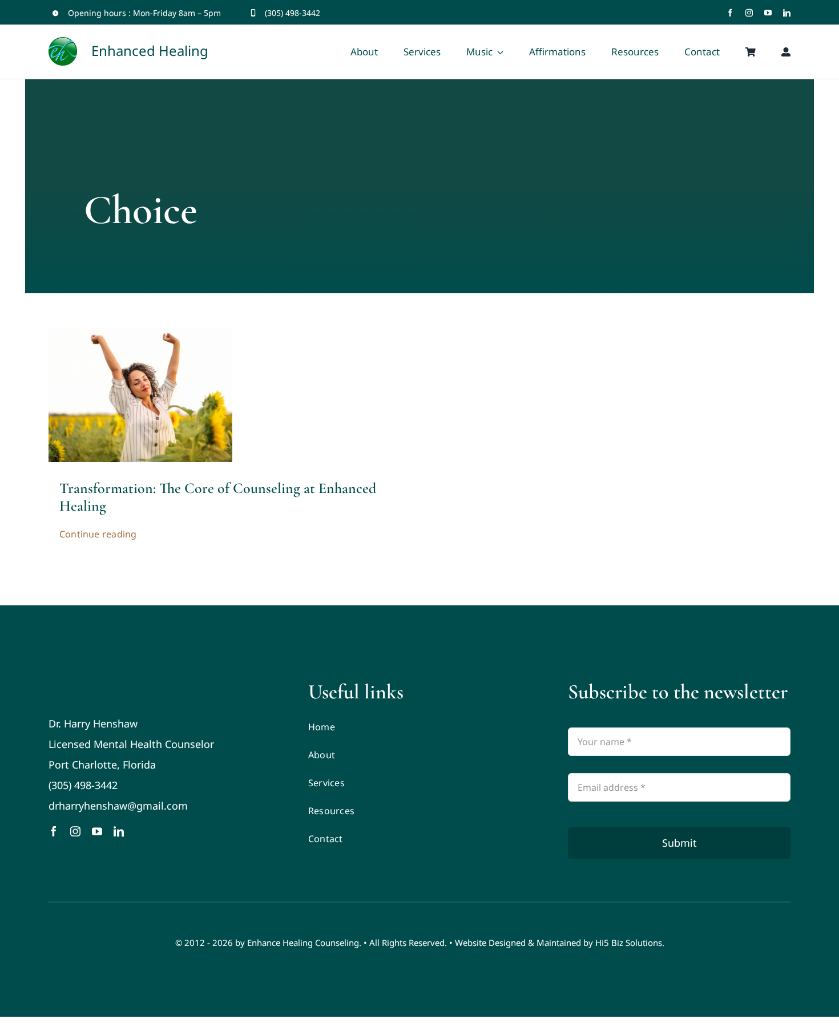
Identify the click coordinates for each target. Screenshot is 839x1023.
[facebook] (730, 13)
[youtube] (768, 13)
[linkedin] (786, 13)
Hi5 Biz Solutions (628, 942)
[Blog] (140, 332)
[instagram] (749, 13)
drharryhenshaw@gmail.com (118, 805)
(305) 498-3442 (292, 12)
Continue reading (98, 534)
